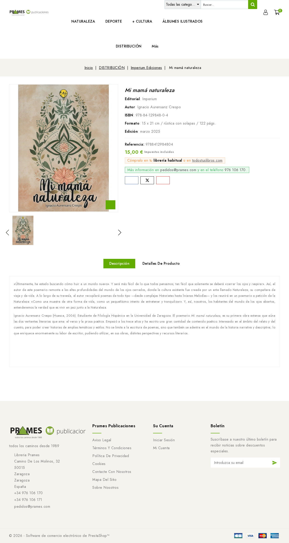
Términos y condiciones (111, 448)
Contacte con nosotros (111, 471)
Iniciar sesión (164, 440)
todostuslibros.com (207, 160)
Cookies (99, 463)
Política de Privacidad (110, 455)
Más (155, 46)
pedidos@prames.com (178, 169)
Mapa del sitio (104, 479)
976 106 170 (235, 169)
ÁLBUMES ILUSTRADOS (183, 21)
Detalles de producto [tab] (161, 263)
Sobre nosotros (105, 487)
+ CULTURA (142, 21)
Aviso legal (101, 440)
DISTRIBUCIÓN (129, 46)
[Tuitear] (147, 180)
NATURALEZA (83, 21)
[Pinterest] (163, 180)
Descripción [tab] (119, 263)
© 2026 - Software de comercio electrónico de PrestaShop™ (59, 535)
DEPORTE (113, 21)
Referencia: (134, 144)
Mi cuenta (161, 448)
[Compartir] (131, 180)
